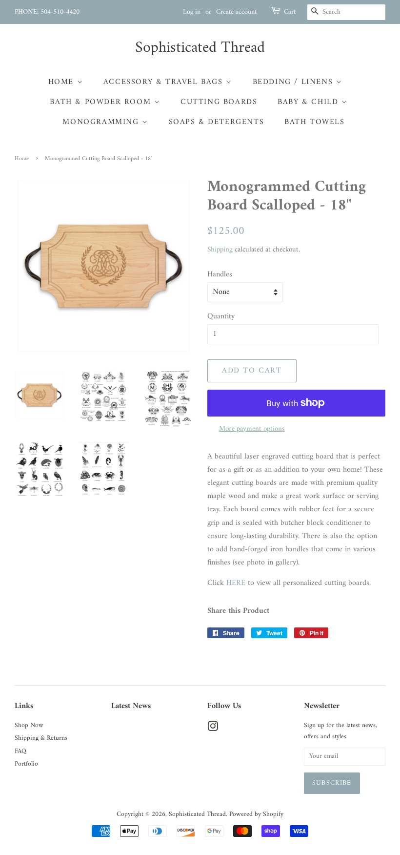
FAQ (20, 751)
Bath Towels (314, 122)
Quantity (221, 316)
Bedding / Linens (294, 82)
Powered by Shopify (256, 814)
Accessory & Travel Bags (164, 82)
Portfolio (26, 764)
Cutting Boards (218, 102)
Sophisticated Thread (200, 48)
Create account (236, 12)
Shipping (220, 249)
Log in (191, 12)
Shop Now (29, 725)
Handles (219, 274)
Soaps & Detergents (216, 122)
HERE (235, 583)
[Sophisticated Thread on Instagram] (212, 729)
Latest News (131, 706)
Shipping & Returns (41, 738)
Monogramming (102, 122)
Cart (290, 12)
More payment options (251, 429)
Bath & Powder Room (102, 102)
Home (62, 82)
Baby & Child (309, 102)
